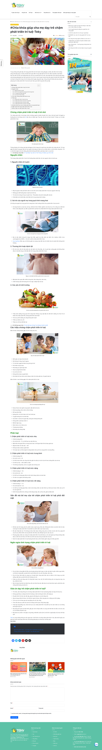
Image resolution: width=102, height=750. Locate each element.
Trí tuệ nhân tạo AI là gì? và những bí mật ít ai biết (36, 325)
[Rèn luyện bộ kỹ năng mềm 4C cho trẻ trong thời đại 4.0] (18, 667)
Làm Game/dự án (36, 736)
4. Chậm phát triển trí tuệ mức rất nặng (22, 103)
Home (12, 21)
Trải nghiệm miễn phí (56, 12)
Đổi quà (34, 741)
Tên (11, 703)
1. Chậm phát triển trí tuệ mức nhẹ (21, 99)
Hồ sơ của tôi (35, 743)
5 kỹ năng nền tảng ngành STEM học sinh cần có (79, 38)
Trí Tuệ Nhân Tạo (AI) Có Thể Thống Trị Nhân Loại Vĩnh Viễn (38, 152)
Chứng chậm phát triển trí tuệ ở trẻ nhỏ (21, 87)
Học (33, 734)
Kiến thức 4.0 (38, 12)
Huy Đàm (15, 35)
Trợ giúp (34, 745)
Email (12, 708)
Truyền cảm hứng (15, 12)
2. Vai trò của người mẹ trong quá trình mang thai (24, 91)
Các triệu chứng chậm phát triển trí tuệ (21, 96)
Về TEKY (55, 731)
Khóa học (55, 736)
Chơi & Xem (34, 731)
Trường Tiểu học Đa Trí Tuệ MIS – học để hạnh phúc (26, 631)
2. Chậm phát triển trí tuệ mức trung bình (22, 100)
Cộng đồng (34, 738)
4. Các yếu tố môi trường (19, 94)
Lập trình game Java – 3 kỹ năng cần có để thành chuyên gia (28, 629)
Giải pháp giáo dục (57, 734)
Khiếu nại (55, 743)
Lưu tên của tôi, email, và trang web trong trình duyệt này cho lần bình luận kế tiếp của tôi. (31, 713)
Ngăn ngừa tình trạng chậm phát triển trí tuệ (22, 106)
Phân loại (14, 97)
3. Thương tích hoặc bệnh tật (20, 93)
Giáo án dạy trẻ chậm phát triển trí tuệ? (21, 108)
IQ (25, 117)
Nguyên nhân (15, 89)
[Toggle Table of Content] (37, 85)
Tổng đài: (76, 731)
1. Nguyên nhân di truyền (19, 90)
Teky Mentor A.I (47, 12)
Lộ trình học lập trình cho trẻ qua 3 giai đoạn (78, 32)
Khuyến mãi (24, 12)
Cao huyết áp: (16, 241)
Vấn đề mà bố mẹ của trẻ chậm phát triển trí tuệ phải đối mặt (25, 105)
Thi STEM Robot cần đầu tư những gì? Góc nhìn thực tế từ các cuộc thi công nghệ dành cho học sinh (37, 674)
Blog (54, 741)
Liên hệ (54, 745)
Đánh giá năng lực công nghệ (69, 12)
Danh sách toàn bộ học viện (80, 746)
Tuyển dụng (55, 738)
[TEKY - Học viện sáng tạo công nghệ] (17, 5)
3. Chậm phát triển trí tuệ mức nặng (21, 102)
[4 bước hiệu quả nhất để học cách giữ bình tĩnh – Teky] (56, 667)
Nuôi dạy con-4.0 (18, 21)
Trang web (41, 708)
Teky (11, 617)
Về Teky (30, 12)
